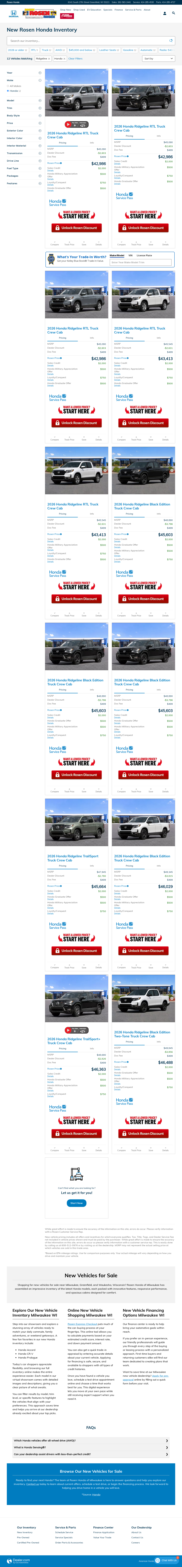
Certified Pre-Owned (28, 1542)
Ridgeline (41, 58)
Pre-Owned (23, 1537)
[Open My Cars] (164, 14)
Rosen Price (53, 163)
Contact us (32, 1484)
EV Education (94, 9)
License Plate (144, 255)
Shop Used (79, 9)
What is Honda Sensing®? (30, 1447)
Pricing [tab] (62, 142)
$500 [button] (103, 174)
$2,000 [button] (102, 168)
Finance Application (103, 1532)
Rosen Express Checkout (82, 1324)
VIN (131, 255)
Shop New (65, 9)
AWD (60, 50)
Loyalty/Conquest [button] (56, 183)
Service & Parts (133, 9)
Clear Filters (75, 58)
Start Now (77, 1203)
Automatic (147, 50)
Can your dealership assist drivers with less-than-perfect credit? (52, 1454)
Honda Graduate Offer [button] (59, 189)
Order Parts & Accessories (69, 1542)
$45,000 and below (82, 50)
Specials (107, 9)
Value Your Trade (102, 1537)
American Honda (146, 1561)
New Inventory (25, 1532)
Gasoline (129, 50)
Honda (58, 58)
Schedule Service (64, 1532)
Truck (46, 50)
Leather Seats (109, 50)
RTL (34, 50)
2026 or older (17, 50)
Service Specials (64, 1537)
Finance (119, 9)
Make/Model (117, 255)
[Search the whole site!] (173, 13)
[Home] (14, 14)
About (147, 9)
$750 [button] (103, 182)
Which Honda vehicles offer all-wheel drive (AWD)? (45, 1440)
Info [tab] (92, 142)
